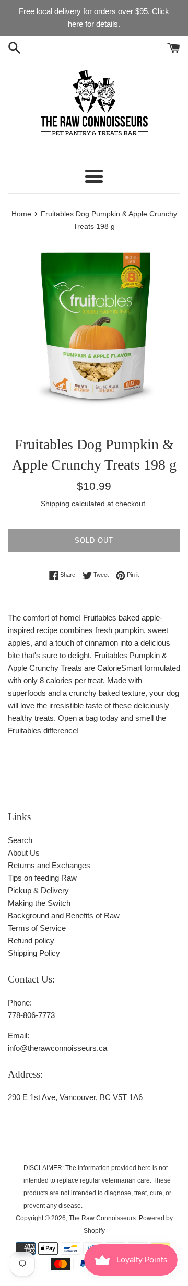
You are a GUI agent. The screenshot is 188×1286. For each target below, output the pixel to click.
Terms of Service (37, 927)
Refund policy (31, 940)
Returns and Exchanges (49, 865)
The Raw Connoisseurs (102, 1218)
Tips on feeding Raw (42, 877)
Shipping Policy (34, 953)
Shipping (55, 503)
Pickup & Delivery (38, 890)
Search (20, 840)
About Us (24, 852)
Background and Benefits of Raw (64, 915)
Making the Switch (39, 902)
